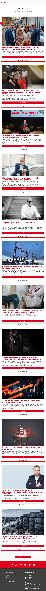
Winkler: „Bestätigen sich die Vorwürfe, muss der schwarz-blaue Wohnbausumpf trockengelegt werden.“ (22, 358)
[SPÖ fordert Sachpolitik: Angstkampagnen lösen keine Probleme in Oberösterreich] (23, 208)
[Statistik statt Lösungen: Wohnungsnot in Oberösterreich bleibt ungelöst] (23, 432)
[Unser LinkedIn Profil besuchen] (34, 564)
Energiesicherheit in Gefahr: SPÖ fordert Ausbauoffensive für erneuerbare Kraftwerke (22, 267)
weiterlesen (23, 56)
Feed (7, 576)
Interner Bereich (9, 574)
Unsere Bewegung (10, 581)
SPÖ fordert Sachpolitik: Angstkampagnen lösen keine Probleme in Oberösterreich (21, 223)
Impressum (27, 587)
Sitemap (7, 575)
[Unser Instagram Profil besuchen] (25, 564)
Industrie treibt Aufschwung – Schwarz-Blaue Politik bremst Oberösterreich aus (21, 401)
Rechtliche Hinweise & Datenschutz (32, 588)
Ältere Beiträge (24, 556)
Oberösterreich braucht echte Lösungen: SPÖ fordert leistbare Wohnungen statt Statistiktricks (21, 179)
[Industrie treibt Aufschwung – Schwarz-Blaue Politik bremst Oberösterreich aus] (23, 387)
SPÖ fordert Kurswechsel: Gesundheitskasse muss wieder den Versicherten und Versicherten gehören (22, 311)
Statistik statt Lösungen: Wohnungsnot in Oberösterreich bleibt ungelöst (23, 448)
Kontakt (7, 577)
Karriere (7, 578)
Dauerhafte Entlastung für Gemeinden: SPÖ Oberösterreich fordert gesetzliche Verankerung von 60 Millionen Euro (22, 491)
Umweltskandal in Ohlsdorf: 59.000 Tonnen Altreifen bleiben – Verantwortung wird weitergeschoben (20, 537)
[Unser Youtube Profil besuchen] (20, 564)
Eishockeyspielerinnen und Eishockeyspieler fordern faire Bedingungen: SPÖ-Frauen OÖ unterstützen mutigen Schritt (22, 92)
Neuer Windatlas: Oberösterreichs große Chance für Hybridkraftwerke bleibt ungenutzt (20, 136)
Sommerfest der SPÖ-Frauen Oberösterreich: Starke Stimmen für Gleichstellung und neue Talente (20, 48)
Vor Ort (7, 580)
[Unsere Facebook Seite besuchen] (11, 564)
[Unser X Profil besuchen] (16, 564)
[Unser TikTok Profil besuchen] (30, 564)
